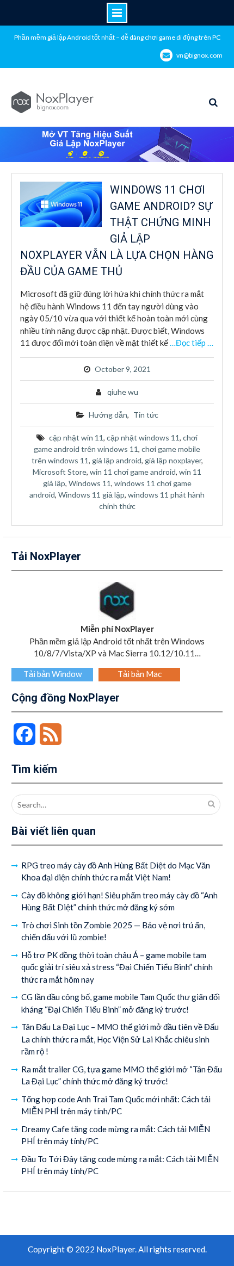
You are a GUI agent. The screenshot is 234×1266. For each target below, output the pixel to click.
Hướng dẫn (108, 414)
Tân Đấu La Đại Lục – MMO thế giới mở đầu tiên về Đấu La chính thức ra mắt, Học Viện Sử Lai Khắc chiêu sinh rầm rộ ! (120, 1039)
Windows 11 (90, 483)
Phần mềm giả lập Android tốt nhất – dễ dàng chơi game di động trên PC (117, 37)
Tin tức (145, 414)
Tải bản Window (52, 674)
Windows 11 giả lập (91, 494)
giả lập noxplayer (173, 460)
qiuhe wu (122, 391)
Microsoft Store (60, 471)
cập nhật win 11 (76, 437)
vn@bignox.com (199, 55)
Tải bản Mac (140, 674)
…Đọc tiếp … (191, 342)
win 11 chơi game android (133, 471)
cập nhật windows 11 (143, 437)
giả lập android (116, 460)
